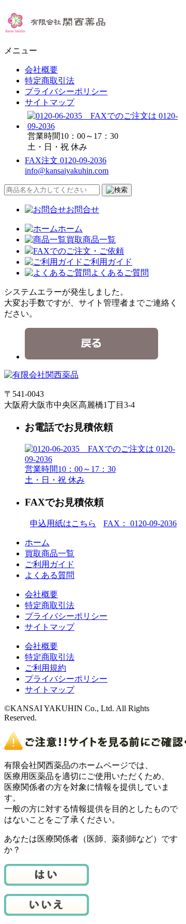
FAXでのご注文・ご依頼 (78, 251)
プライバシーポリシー (66, 91)
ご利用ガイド (107, 261)
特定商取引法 (49, 80)
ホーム (70, 228)
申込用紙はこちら (63, 523)
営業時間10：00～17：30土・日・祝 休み (70, 474)
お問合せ (82, 209)
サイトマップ (49, 102)
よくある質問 (49, 575)
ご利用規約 (45, 667)
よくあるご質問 (120, 272)
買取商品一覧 (91, 239)
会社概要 (41, 69)
